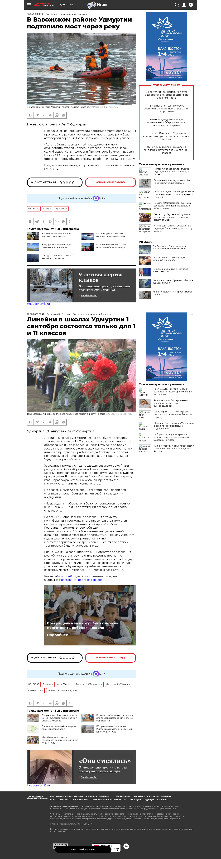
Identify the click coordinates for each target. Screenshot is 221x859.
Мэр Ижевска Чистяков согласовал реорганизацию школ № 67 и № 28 (60, 740)
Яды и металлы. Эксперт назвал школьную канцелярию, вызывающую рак (171, 403)
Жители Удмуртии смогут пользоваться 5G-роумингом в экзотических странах (166, 122)
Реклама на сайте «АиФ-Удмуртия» (69, 800)
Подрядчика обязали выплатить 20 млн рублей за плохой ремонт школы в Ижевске (59, 718)
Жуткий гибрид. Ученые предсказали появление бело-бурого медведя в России (174, 448)
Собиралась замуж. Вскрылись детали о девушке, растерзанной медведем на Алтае (171, 437)
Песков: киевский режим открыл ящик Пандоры (170, 270)
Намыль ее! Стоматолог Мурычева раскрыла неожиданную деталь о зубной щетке (172, 206)
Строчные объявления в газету (109, 800)
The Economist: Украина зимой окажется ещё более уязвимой (169, 247)
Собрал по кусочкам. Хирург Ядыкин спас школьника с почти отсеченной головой (174, 194)
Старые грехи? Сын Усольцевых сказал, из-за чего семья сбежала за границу (173, 414)
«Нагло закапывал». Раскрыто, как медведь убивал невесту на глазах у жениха (173, 228)
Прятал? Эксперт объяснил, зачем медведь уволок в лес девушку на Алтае (172, 172)
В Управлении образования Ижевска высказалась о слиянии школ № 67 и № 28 (114, 729)
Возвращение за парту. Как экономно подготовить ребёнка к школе (82, 625)
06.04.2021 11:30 (35, 14)
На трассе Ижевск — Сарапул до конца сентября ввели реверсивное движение (166, 136)
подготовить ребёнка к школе (81, 580)
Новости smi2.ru (38, 303)
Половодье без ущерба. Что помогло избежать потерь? (111, 246)
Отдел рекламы (121, 796)
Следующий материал (83, 849)
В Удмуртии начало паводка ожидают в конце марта (57, 246)
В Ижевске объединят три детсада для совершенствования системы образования (114, 718)
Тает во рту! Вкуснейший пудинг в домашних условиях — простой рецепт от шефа (172, 217)
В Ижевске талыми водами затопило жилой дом (56, 235)
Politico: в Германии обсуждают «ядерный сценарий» (169, 258)
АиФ (115, 107)
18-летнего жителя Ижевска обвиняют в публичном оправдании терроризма (166, 108)
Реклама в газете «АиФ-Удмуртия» (152, 796)
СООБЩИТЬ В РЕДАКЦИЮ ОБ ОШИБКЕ (149, 800)
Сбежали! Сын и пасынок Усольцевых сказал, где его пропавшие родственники (174, 426)
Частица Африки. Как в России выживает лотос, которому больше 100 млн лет (173, 392)
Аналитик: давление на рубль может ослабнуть (172, 293)
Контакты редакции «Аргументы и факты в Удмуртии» (79, 796)
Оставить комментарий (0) (110, 182)
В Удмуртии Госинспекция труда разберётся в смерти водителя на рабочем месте (166, 94)
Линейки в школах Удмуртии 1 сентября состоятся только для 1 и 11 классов (166, 150)
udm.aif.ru (68, 576)
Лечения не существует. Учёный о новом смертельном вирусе (172, 181)
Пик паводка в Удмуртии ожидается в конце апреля (110, 235)
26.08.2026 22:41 (35, 314)
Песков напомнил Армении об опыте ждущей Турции (173, 281)
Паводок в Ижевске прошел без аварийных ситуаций (59, 257)
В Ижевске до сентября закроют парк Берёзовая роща (59, 727)
